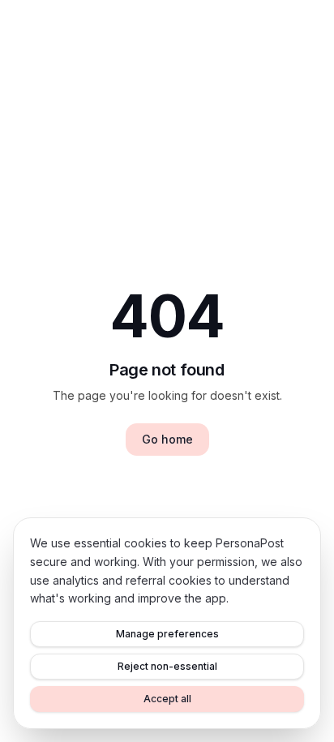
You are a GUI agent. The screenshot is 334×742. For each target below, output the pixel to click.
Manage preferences (167, 634)
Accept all (167, 699)
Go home (167, 439)
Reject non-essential (167, 666)
